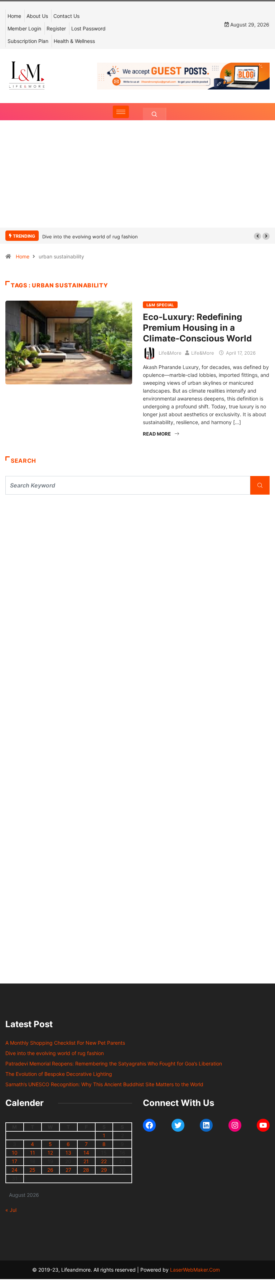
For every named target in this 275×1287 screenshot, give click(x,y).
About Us (37, 16)
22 (104, 1161)
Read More (157, 434)
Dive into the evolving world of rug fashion (91, 236)
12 (50, 1153)
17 (14, 1161)
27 (68, 1170)
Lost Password (88, 28)
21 (86, 1161)
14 (86, 1153)
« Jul (10, 1210)
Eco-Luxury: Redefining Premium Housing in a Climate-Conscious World (197, 328)
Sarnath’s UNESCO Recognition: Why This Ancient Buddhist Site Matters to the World (104, 1084)
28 (86, 1170)
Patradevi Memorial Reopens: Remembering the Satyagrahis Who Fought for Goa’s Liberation (113, 1063)
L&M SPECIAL (160, 304)
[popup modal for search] (154, 114)
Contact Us (66, 16)
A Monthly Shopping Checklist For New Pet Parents (65, 1043)
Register (56, 28)
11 (32, 1153)
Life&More (170, 353)
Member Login (24, 28)
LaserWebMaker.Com (195, 1270)
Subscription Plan (28, 41)
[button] (257, 236)
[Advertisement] (137, 181)
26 (50, 1170)
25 (32, 1170)
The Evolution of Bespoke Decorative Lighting (58, 1074)
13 (68, 1153)
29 (104, 1170)
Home (14, 16)
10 (15, 1153)
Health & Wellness (74, 41)
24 (14, 1170)
